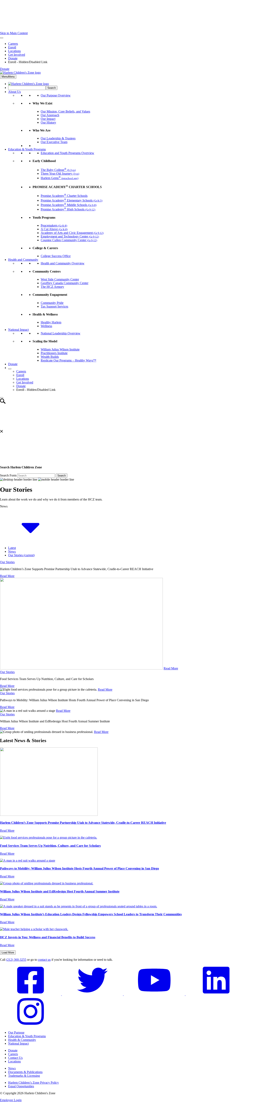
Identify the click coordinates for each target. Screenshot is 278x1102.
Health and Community (23, 259)
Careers (13, 43)
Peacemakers (54, 225)
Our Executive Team (54, 142)
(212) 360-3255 (16, 959)
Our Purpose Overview (56, 95)
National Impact (18, 329)
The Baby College (58, 170)
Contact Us (15, 1057)
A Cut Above (54, 229)
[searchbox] (27, 88)
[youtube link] (155, 994)
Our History (48, 122)
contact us (44, 959)
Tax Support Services (54, 306)
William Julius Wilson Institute (60, 349)
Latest (12, 548)
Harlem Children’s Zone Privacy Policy (33, 1082)
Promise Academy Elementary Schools (71, 200)
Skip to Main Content (14, 33)
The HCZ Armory (52, 286)
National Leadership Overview (60, 333)
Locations (14, 51)
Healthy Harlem (51, 322)
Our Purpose (16, 1032)
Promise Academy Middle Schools (68, 205)
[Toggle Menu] (1, 37)
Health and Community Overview (62, 263)
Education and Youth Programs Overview (67, 153)
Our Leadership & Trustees (58, 138)
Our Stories (21, 555)
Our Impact (48, 118)
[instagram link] (30, 1025)
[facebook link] (31, 994)
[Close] (1, 397)
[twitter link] (93, 994)
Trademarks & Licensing (24, 1075)
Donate (13, 58)
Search (61, 475)
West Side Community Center (60, 279)
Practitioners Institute (54, 353)
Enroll (12, 47)
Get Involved (16, 54)
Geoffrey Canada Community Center (64, 283)
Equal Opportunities (21, 1086)
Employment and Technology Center (70, 236)
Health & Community (22, 1040)
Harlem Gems (59, 178)
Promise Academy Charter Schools (64, 195)
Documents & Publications (25, 1072)
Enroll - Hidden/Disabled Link (27, 62)
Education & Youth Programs (27, 149)
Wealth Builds (50, 356)
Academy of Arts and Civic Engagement (72, 232)
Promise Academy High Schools (68, 209)
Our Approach (50, 115)
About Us (14, 91)
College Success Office (56, 256)
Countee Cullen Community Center (69, 240)
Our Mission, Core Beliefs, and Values (65, 111)
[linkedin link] (216, 994)
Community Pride (52, 303)
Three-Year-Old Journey (60, 173)
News (12, 551)
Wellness (46, 326)
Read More (7, 576)
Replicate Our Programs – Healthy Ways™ (68, 360)
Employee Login (11, 1100)
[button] (30, 541)
